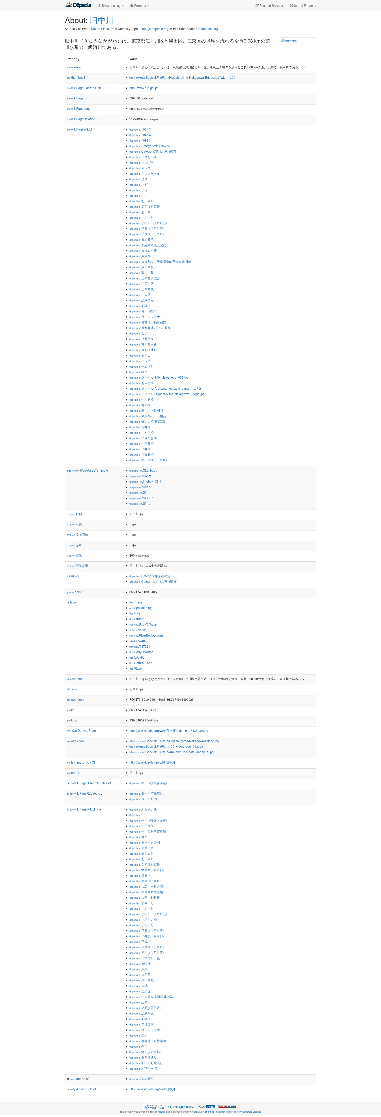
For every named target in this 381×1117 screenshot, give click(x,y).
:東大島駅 (141, 267)
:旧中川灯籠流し (146, 793)
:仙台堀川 (141, 853)
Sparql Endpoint (304, 5)
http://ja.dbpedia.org (154, 28)
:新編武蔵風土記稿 (147, 245)
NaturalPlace (100, 28)
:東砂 (138, 985)
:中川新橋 (141, 399)
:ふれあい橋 (143, 157)
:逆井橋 (140, 427)
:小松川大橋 (143, 919)
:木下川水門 (143, 799)
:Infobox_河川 (145, 481)
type (71, 602)
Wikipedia (160, 1111)
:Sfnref (140, 503)
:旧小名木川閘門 (146, 410)
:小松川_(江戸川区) (148, 223)
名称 (74, 514)
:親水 (138, 1035)
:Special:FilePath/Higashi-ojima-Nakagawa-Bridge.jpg (174, 741)
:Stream (136, 618)
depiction (75, 741)
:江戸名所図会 (144, 278)
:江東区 (140, 294)
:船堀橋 (140, 305)
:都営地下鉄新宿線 (147, 322)
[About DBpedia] (78, 5)
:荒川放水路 (143, 344)
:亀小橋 (140, 405)
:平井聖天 (141, 338)
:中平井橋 (141, 443)
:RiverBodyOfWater (147, 635)
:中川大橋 (141, 826)
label (72, 689)
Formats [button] (140, 5)
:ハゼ (138, 184)
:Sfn (138, 492)
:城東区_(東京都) (146, 870)
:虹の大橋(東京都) (147, 421)
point (74, 592)
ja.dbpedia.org (208, 28)
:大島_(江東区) (145, 881)
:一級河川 (141, 366)
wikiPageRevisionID (83, 119)
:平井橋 (140, 449)
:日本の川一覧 (144, 958)
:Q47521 (139, 646)
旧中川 (102, 19)
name (73, 772)
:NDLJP (141, 498)
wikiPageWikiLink (81, 129)
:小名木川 (141, 217)
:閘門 (138, 1046)
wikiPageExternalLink (84, 88)
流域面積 (77, 534)
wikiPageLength (80, 108)
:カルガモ (141, 162)
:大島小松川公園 (146, 886)
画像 (74, 555)
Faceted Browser (271, 5)
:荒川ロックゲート (147, 316)
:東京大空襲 (143, 250)
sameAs (77, 1078)
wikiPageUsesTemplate (87, 470)
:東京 (138, 969)
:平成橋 (140, 941)
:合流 (138, 333)
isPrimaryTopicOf (81, 762)
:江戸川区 (141, 283)
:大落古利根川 (144, 897)
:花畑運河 (141, 1024)
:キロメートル (144, 173)
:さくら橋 (141, 432)
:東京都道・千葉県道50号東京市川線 (160, 261)
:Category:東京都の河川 (151, 146)
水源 (74, 524)
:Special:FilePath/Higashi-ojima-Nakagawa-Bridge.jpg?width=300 (182, 77)
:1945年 (140, 135)
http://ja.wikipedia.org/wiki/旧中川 (152, 762)
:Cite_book (143, 470)
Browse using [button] (111, 5)
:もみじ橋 (141, 383)
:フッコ (140, 361)
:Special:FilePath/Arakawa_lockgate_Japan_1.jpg (171, 752)
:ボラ (138, 190)
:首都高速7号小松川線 (150, 327)
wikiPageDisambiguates (88, 783)
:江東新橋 (141, 454)
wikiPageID (77, 98)
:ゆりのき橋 (143, 438)
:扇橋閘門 (141, 239)
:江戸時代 (141, 289)
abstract (74, 67)
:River (135, 613)
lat (71, 710)
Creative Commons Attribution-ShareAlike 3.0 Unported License (227, 1111)
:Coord (140, 476)
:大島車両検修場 (146, 892)
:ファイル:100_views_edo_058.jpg (159, 377)
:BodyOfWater (143, 624)
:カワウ (140, 168)
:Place (138, 630)
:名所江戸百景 (144, 206)
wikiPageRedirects (85, 793)
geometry (75, 699)
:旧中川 (143, 1078)
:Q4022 (138, 641)
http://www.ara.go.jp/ (143, 88)
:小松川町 (141, 925)
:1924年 (140, 129)
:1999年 (140, 140)
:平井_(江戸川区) (146, 228)
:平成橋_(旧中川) (146, 234)
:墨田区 (140, 212)
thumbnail (76, 77)
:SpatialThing (140, 607)
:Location (137, 657)
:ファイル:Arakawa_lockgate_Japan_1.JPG (165, 388)
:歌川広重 (141, 272)
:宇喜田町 (141, 903)
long (72, 720)
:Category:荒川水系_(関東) (153, 151)
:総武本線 (141, 300)
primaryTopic (81, 1089)
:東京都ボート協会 (147, 416)
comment (75, 678)
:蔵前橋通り (143, 349)
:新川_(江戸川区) (146, 952)
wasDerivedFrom (81, 730)
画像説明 (77, 565)
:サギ (138, 179)
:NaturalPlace (140, 663)
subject (73, 576)
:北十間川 (141, 201)
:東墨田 (140, 974)
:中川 (138, 195)
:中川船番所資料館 (147, 831)
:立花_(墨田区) (145, 1007)
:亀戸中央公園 (144, 842)
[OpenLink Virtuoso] (154, 1106)
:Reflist (140, 487)
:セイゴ (140, 355)
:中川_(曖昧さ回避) (148, 783)
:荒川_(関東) (143, 311)
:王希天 (140, 1002)
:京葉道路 (141, 848)
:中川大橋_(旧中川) (148, 460)
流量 (74, 545)
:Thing (135, 602)
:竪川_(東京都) (145, 1052)
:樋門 (138, 372)
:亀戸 (138, 837)
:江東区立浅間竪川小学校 (152, 996)
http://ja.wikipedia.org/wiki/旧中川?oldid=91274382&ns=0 (168, 730)
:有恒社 (140, 963)
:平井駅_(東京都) (146, 936)
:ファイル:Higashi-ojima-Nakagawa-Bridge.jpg (167, 394)
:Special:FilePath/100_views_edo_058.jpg (166, 746)
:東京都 (140, 256)
